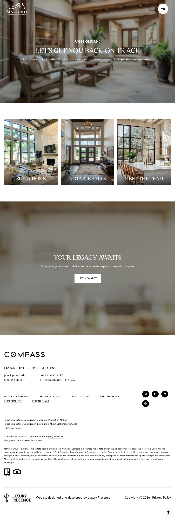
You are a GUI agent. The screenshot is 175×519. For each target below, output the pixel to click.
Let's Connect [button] (88, 278)
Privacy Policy (161, 497)
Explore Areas (109, 396)
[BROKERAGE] (145, 403)
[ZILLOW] (164, 394)
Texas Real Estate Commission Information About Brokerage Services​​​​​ (40, 423)
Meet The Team (81, 396)
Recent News (40, 401)
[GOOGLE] (155, 394)
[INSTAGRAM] (145, 394)
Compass (76, 448)
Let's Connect (13, 401)
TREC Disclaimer (13, 428)
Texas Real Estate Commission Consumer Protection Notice (35, 420)
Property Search (50, 396)
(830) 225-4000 (13, 380)
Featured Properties (16, 396)
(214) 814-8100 (55, 436)
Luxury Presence (99, 497)
